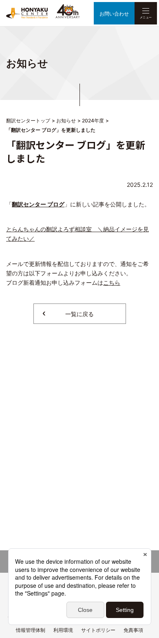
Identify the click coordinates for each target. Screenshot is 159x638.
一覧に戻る (79, 313)
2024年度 (93, 120)
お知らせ (66, 120)
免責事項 (133, 630)
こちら (111, 282)
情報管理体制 (30, 630)
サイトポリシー (98, 630)
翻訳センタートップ (28, 120)
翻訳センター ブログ (38, 204)
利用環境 (63, 630)
